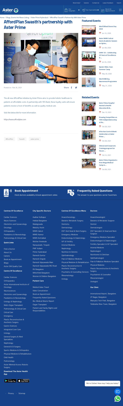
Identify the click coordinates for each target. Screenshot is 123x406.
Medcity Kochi (38, 227)
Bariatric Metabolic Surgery (72, 220)
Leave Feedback (108, 3)
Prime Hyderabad (39, 251)
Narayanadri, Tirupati (41, 244)
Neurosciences (10, 290)
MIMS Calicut (38, 231)
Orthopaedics (9, 231)
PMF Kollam (38, 248)
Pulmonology (9, 360)
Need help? (76, 3)
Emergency (8, 315)
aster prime (35, 139)
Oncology (8, 227)
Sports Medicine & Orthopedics (16, 350)
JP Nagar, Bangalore (98, 297)
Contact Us (95, 3)
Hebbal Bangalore (40, 220)
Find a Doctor (9, 248)
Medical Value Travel (41, 287)
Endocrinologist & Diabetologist (103, 240)
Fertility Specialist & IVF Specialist (104, 244)
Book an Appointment (13, 259)
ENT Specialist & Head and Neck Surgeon (103, 232)
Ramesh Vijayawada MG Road (45, 265)
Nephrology (8, 343)
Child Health (8, 357)
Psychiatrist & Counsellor (100, 274)
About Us (8, 252)
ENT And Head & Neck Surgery (74, 231)
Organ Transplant (40, 304)
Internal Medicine (68, 244)
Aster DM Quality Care (13, 266)
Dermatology (67, 227)
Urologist (94, 281)
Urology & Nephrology (13, 301)
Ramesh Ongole (39, 258)
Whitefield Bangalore (41, 272)
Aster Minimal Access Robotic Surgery (16, 366)
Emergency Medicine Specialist (102, 237)
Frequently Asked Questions (44, 297)
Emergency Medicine (70, 234)
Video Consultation (40, 290)
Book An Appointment (110, 10)
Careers (86, 3)
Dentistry (65, 224)
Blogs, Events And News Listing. (17, 17)
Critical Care (8, 312)
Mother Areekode (40, 241)
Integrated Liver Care (12, 329)
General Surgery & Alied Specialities (13, 338)
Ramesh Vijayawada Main (43, 262)
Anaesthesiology (68, 217)
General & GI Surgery (12, 346)
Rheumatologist (97, 278)
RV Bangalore (38, 269)
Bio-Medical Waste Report (43, 301)
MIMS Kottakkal (39, 238)
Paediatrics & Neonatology (15, 234)
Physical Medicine (97, 264)
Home (2, 17)
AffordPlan (9, 139)
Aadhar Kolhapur (39, 217)
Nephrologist (95, 251)
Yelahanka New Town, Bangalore (103, 304)
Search (119, 3)
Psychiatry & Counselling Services (75, 271)
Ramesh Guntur (39, 255)
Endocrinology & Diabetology (73, 238)
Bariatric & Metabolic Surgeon (102, 220)
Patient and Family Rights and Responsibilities (45, 309)
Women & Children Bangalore (44, 276)
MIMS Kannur (38, 234)
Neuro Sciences (10, 220)
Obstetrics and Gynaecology (15, 224)
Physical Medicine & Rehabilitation (17, 353)
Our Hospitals (72, 10)
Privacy (11, 393)
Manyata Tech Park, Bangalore (102, 300)
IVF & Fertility (67, 241)
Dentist (93, 224)
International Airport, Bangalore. (103, 293)
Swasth (22, 139)
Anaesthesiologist (97, 217)
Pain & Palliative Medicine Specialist (104, 261)
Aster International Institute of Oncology (16, 286)
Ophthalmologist (97, 258)
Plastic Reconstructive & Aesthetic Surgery (14, 321)
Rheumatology (68, 275)
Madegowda (38, 224)
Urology (7, 333)
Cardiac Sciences (10, 217)
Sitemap (21, 393)
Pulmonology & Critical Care (15, 238)
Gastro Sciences (10, 325)
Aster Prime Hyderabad (39, 17)
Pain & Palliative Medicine (72, 258)
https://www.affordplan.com (15, 119)
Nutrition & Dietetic (70, 251)
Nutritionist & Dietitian (99, 254)
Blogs (6, 262)
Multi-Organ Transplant (13, 305)
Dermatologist (96, 227)
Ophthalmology (68, 255)
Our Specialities (92, 10)
